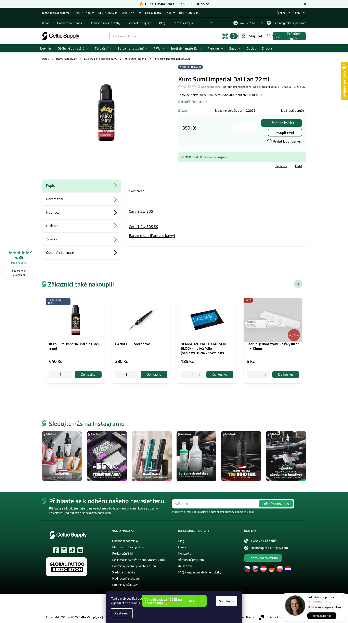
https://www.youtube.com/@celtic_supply (80, 550)
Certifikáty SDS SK (143, 226)
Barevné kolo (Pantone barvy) (152, 235)
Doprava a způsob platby (105, 23)
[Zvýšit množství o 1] (252, 127)
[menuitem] (46, 48)
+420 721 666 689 (263, 540)
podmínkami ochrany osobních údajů (231, 511)
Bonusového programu (214, 157)
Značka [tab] (51, 239)
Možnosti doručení (293, 110)
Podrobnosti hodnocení (236, 87)
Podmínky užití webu (126, 584)
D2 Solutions (277, 617)
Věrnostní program (139, 23)
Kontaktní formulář (263, 558)
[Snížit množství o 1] (237, 127)
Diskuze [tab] (52, 225)
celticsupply (64, 550)
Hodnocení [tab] (54, 212)
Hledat (234, 36)
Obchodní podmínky (125, 541)
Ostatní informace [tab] (60, 252)
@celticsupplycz (72, 550)
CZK (297, 13)
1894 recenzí (19, 262)
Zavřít (202, 166)
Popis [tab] (50, 185)
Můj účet (255, 36)
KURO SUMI (299, 86)
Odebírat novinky (276, 503)
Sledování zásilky (123, 572)
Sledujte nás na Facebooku (56, 550)
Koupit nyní (285, 132)
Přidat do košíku (281, 122)
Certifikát (136, 191)
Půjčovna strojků (183, 23)
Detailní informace (190, 101)
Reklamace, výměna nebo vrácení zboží (138, 559)
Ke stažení (185, 566)
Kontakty (184, 553)
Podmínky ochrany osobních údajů (135, 566)
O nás (45, 23)
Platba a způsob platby (128, 547)
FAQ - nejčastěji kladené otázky (199, 572)
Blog (162, 23)
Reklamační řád (122, 553)
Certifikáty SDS (141, 211)
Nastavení (121, 613)
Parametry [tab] (54, 199)
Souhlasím (226, 601)
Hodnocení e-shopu (69, 23)
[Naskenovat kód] (225, 36)
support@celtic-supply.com (269, 547)
